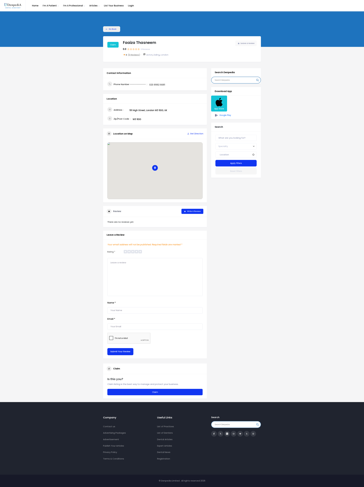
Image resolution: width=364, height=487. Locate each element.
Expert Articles (164, 445)
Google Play (225, 115)
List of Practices (165, 426)
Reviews (145, 49)
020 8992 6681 (157, 84)
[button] (155, 168)
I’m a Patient (50, 5)
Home (35, 5)
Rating (111, 251)
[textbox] (223, 146)
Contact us (109, 426)
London (164, 54)
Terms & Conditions (113, 458)
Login (131, 5)
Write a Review (194, 211)
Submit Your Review (120, 351)
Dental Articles (164, 439)
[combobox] (236, 146)
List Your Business (114, 5)
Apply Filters (236, 163)
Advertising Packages (114, 432)
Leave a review (248, 43)
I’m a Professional (73, 5)
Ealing (157, 54)
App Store (219, 108)
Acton (149, 54)
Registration (163, 458)
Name (111, 302)
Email (111, 318)
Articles (93, 5)
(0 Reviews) (134, 55)
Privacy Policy (110, 452)
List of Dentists (165, 432)
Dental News (163, 452)
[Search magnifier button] (257, 80)
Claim (113, 44)
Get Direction (196, 133)
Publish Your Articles (113, 445)
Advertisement (111, 439)
